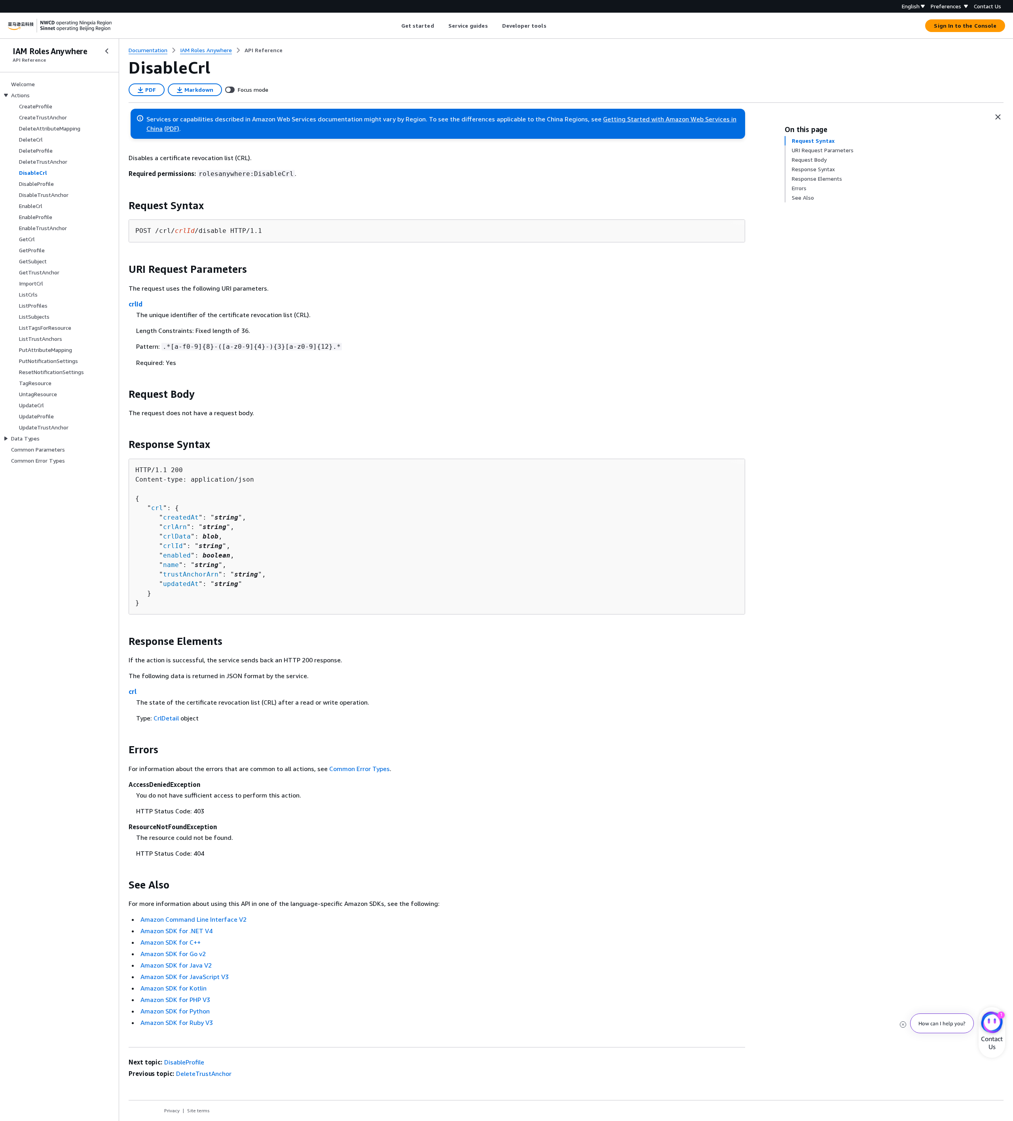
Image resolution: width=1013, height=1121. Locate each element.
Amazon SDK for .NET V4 (176, 931)
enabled (177, 555)
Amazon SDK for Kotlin (173, 988)
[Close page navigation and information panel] (998, 117)
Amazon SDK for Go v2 (173, 954)
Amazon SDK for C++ (170, 942)
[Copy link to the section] (122, 206)
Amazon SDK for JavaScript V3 (184, 977)
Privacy (172, 1110)
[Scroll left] (395, 25)
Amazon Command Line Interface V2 (193, 919)
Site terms (198, 1110)
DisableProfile (184, 1062)
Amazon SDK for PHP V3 (175, 1000)
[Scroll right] (552, 25)
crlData (177, 536)
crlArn (175, 527)
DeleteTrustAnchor (203, 1074)
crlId (135, 304)
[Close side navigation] (106, 51)
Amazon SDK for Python (175, 1011)
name (171, 565)
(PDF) (171, 128)
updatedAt (181, 584)
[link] (264, 50)
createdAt (181, 517)
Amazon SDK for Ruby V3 (176, 1022)
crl (157, 508)
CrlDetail (166, 718)
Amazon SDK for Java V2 (176, 965)
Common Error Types (359, 769)
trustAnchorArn (190, 574)
